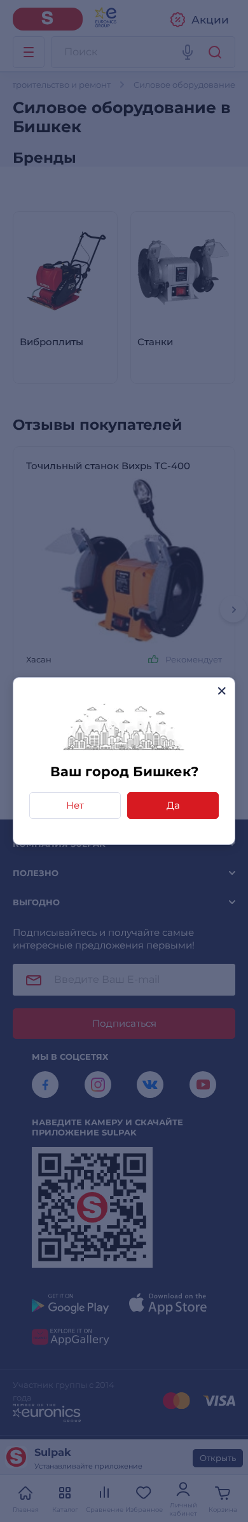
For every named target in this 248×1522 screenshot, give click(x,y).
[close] (221, 691)
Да (173, 805)
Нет (75, 805)
